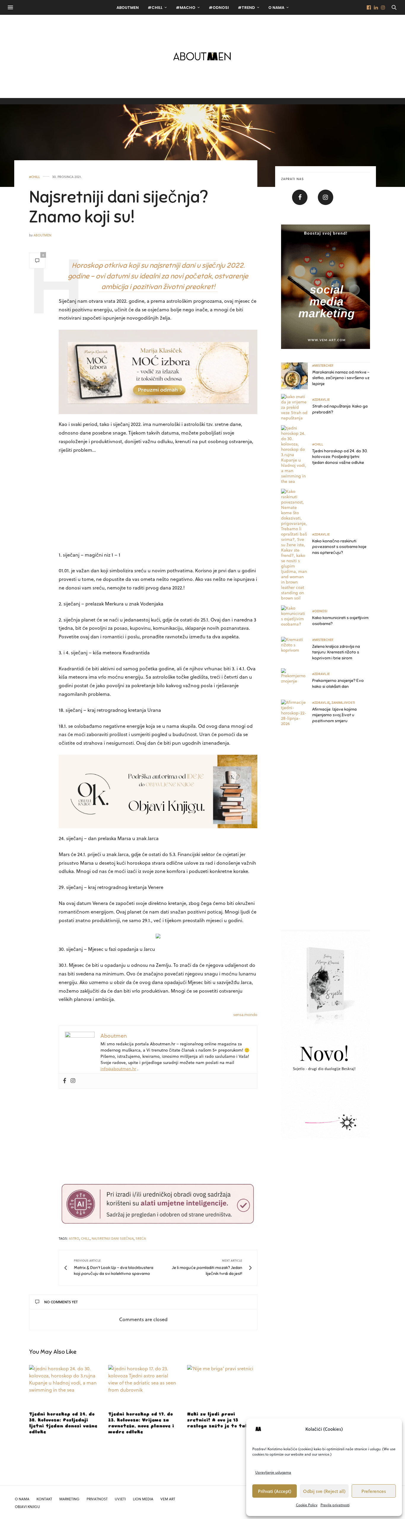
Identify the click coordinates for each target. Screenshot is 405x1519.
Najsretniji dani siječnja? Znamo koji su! (118, 207)
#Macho (185, 7)
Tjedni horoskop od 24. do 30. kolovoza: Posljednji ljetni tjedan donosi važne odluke (340, 456)
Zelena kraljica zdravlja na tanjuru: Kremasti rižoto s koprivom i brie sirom (336, 652)
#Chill (155, 7)
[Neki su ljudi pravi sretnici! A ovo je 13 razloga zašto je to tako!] (222, 1385)
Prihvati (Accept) (274, 1491)
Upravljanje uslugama (273, 1472)
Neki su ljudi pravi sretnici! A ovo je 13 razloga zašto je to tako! (220, 1420)
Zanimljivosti (343, 702)
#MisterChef (323, 365)
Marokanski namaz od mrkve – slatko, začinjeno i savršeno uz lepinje (340, 378)
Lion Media (143, 1499)
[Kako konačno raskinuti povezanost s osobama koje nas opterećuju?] (296, 545)
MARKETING (69, 1499)
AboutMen (128, 7)
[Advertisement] (158, 503)
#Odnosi (219, 7)
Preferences (373, 1491)
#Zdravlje (321, 399)
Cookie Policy (307, 1504)
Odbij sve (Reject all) (324, 1491)
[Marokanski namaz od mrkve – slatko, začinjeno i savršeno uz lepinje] (296, 376)
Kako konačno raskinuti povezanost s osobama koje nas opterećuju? (339, 547)
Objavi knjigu (27, 1506)
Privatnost (97, 1499)
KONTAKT (44, 1499)
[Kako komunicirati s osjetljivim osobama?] (296, 618)
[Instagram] (73, 1081)
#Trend (246, 7)
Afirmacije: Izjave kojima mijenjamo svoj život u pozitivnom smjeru (334, 715)
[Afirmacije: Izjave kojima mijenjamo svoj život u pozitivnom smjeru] (296, 713)
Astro (74, 1238)
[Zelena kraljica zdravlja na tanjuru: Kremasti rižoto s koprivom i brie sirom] (296, 650)
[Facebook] (64, 1081)
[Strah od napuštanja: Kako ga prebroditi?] (296, 407)
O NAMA (22, 1499)
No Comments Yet (61, 1302)
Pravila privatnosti (335, 1504)
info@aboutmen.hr (118, 1068)
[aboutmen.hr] (202, 56)
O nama (276, 7)
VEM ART (167, 1499)
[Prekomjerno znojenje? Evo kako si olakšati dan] (296, 681)
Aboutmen (42, 235)
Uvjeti (120, 1499)
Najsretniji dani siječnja (113, 1238)
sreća (140, 1238)
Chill (85, 1238)
